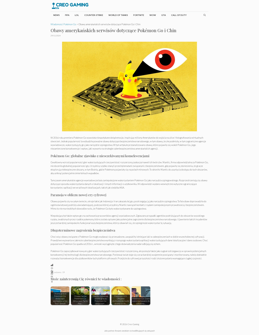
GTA (163, 15)
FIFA (67, 15)
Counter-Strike (93, 15)
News (56, 15)
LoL (77, 15)
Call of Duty (179, 15)
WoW (152, 15)
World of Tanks (118, 15)
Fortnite (138, 15)
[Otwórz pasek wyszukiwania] (204, 15)
